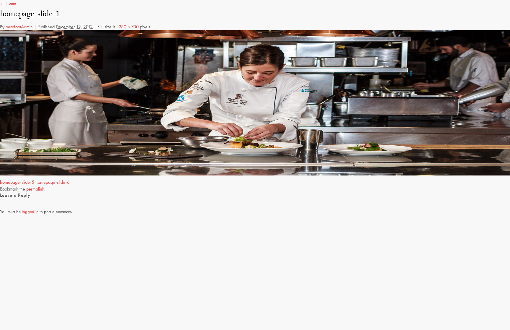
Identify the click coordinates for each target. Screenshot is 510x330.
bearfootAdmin (19, 27)
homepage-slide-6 (52, 182)
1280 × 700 (128, 27)
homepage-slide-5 (17, 182)
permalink (35, 189)
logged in (30, 211)
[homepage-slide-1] (255, 102)
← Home (8, 3)
